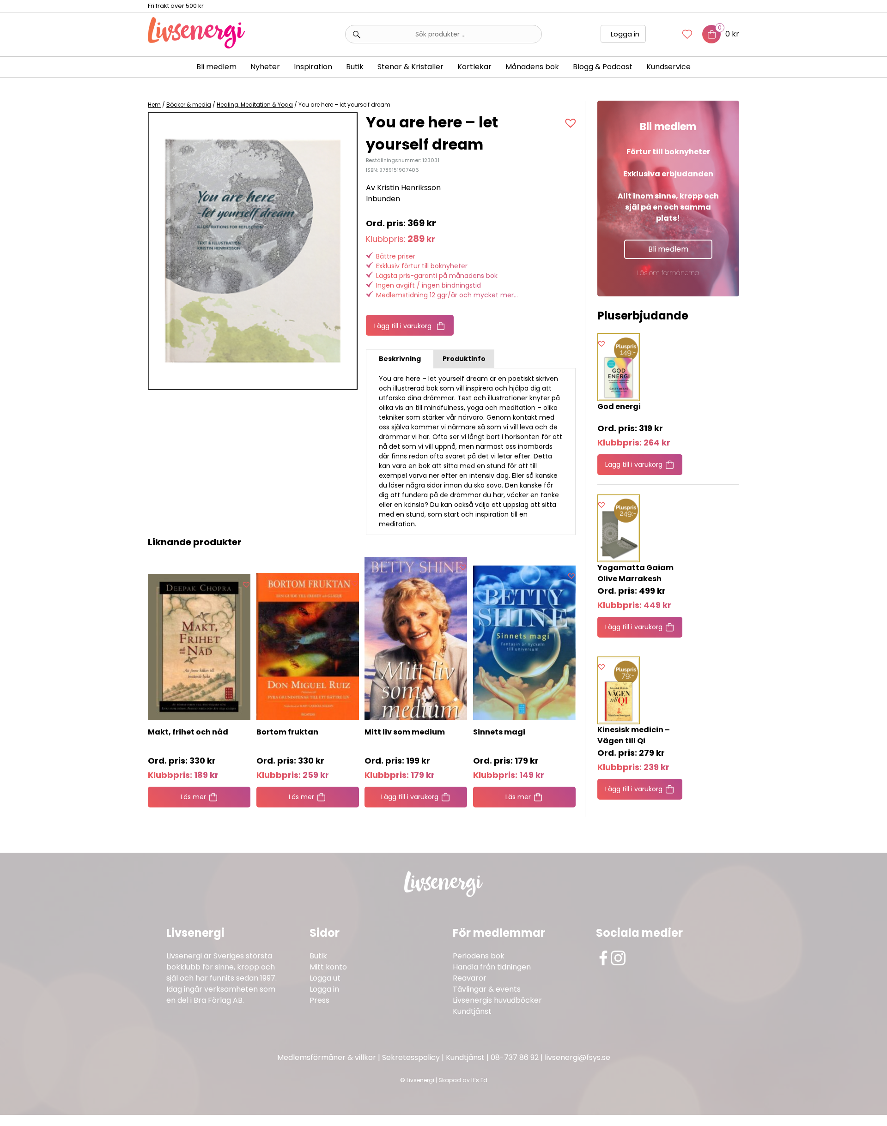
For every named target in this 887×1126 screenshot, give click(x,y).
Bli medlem (216, 66)
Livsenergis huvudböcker (497, 1000)
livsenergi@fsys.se (577, 1057)
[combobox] (443, 34)
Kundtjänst (472, 1011)
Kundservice (668, 66)
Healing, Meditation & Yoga (255, 104)
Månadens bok (532, 66)
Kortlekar (474, 66)
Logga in (625, 34)
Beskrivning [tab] (400, 358)
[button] (572, 123)
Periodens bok (478, 956)
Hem (154, 104)
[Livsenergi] (196, 46)
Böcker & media (188, 104)
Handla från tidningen (492, 967)
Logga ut (325, 978)
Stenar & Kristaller (410, 66)
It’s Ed (479, 1080)
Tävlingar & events (487, 989)
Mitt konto (328, 967)
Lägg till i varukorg (402, 326)
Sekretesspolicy (411, 1057)
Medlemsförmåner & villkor (326, 1057)
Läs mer (193, 796)
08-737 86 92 (515, 1057)
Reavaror (469, 978)
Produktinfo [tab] (464, 358)
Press (319, 1000)
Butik (318, 956)
